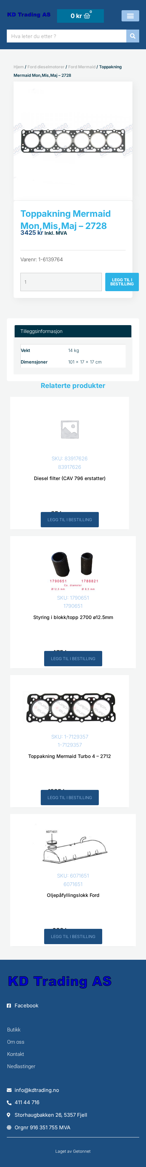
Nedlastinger (21, 1066)
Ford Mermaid (81, 66)
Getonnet (82, 1151)
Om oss (15, 1042)
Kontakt (15, 1054)
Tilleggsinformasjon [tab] (41, 331)
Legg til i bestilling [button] (70, 519)
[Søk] (132, 36)
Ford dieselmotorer (46, 66)
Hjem (19, 66)
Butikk (13, 1030)
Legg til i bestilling (122, 281)
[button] (130, 15)
